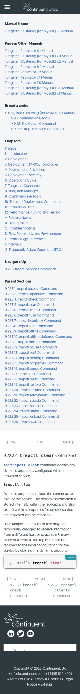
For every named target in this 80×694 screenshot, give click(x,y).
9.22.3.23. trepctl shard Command (31, 405)
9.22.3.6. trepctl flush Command (29, 315)
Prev (13, 442)
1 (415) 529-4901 (60, 673)
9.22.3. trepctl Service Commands (39, 129)
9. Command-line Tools (32, 118)
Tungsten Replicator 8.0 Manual (29, 66)
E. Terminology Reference (25, 239)
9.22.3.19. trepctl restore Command (32, 384)
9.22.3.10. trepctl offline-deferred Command (38, 336)
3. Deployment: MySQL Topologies (32, 164)
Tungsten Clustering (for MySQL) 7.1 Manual (38, 93)
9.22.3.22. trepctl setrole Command (32, 400)
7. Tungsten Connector (22, 185)
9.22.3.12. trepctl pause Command (31, 347)
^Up (40, 442)
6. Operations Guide (20, 180)
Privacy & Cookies (47, 679)
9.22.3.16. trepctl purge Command (31, 368)
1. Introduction (16, 153)
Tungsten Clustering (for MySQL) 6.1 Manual (39, 31)
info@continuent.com (28, 673)
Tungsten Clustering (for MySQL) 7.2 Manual (39, 61)
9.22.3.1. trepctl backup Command (31, 288)
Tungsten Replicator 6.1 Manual (29, 50)
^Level (40, 578)
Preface (10, 148)
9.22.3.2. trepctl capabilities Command (34, 294)
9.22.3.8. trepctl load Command (29, 326)
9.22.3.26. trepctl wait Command (30, 421)
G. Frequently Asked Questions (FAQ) (34, 249)
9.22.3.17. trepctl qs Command (28, 374)
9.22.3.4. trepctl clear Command (29, 304)
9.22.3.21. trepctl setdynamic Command (35, 395)
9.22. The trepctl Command (35, 123)
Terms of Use (20, 679)
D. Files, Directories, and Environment (33, 233)
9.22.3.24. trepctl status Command (31, 411)
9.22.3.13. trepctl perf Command (29, 352)
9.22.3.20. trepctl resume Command (32, 390)
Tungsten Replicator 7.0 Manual (29, 82)
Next (66, 442)
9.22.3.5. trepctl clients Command (30, 310)
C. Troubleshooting (20, 228)
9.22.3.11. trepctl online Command (30, 342)
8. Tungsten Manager (21, 191)
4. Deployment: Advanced (25, 169)
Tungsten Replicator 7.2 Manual (29, 72)
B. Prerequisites (16, 223)
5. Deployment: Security (23, 175)
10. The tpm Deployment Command (33, 201)
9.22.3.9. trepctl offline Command (30, 331)
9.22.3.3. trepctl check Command (30, 299)
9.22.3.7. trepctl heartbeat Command (33, 320)
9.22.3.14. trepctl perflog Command (32, 358)
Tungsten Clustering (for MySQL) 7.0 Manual (39, 56)
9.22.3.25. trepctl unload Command (32, 416)
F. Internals (13, 244)
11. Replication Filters (20, 207)
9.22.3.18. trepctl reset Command (30, 379)
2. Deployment (16, 159)
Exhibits (46, 684)
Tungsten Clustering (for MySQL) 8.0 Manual (39, 88)
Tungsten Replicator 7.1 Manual (28, 77)
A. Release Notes (18, 217)
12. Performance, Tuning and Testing (32, 212)
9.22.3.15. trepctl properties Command (34, 363)
